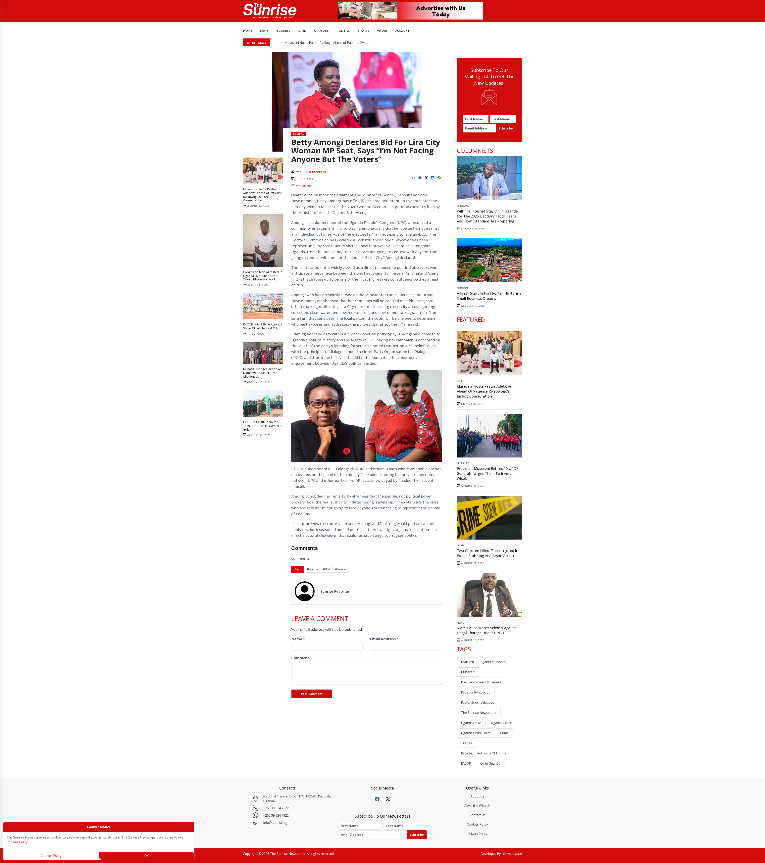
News (460, 622)
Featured (467, 662)
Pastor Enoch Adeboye (477, 702)
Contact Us (477, 815)
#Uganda (312, 569)
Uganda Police (501, 723)
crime (504, 733)
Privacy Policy (477, 834)
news (264, 30)
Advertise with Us (477, 805)
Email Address (384, 638)
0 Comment (303, 186)
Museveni (468, 672)
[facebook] (420, 177)
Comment (300, 657)
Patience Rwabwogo (476, 692)
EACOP (466, 763)
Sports (363, 30)
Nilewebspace (512, 853)
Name (298, 638)
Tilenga (466, 743)
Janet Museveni (494, 662)
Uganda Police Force (476, 733)
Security (463, 463)
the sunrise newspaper (479, 712)
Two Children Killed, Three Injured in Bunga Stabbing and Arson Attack (487, 553)
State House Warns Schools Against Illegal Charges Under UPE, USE (487, 630)
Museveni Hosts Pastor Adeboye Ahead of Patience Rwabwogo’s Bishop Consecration (347, 42)
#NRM (326, 569)
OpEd (302, 30)
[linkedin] (433, 177)
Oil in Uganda (490, 763)
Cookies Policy (477, 824)
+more (382, 30)
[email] (413, 177)
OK (146, 855)
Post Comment (312, 694)
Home (247, 30)
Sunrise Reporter (313, 172)
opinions (321, 30)
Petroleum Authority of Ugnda (483, 753)
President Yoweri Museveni (481, 682)
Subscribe (506, 128)
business (283, 30)
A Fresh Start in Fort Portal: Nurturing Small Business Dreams (489, 296)
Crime (460, 545)
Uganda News (471, 723)
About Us (477, 796)
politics (343, 30)
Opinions (463, 206)
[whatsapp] (439, 177)
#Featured (341, 569)
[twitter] (426, 177)
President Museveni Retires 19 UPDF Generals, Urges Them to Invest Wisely (487, 473)
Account (402, 30)
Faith (460, 381)
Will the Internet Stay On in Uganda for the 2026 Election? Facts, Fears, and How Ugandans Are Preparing (487, 216)
